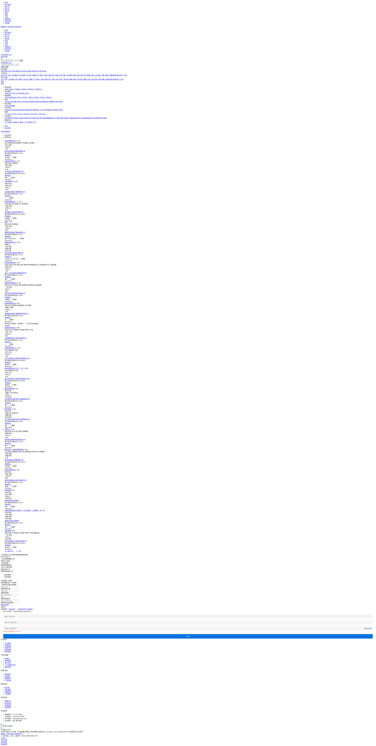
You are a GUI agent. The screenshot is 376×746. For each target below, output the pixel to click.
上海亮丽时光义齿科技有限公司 (16, 338)
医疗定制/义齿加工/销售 (19, 118)
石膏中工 (8, 429)
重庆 (16, 75)
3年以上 (31, 97)
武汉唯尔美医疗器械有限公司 (15, 192)
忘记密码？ (30, 609)
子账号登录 (21, 609)
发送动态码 (5, 605)
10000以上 (38, 89)
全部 (2, 71)
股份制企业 (29, 110)
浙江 (30, 75)
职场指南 (8, 707)
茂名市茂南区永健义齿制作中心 (16, 480)
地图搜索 (8, 692)
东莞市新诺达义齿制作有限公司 (16, 541)
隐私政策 (8, 651)
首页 (6, 2)
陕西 (88, 75)
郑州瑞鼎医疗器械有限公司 (14, 460)
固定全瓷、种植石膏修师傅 (14, 449)
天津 (9, 75)
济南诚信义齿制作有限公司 (14, 212)
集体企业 (36, 110)
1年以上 (19, 97)
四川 (85, 75)
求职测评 (8, 689)
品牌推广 (8, 676)
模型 (6, 222)
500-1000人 (34, 114)
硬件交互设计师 (9, 71)
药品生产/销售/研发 (70, 118)
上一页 (7, 551)
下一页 (18, 551)
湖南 (49, 75)
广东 (27, 75)
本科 (20, 93)
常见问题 (8, 703)
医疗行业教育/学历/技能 (98, 118)
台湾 (125, 75)
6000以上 (25, 89)
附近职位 (8, 21)
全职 (9, 106)
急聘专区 (8, 137)
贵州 (70, 75)
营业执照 (8, 667)
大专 (16, 93)
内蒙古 (107, 75)
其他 (61, 110)
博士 (27, 93)
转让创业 (8, 4)
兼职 (13, 106)
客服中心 (8, 701)
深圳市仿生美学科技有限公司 (15, 293)
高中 (9, 93)
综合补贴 (25, 101)
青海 (99, 75)
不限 (6, 93)
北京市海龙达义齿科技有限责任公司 (17, 358)
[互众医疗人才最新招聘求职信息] (6, 54)
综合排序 (8, 135)
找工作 (7, 6)
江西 (81, 75)
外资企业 (8, 110)
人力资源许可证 (10, 665)
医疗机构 (8, 118)
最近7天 (17, 122)
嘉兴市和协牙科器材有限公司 (15, 151)
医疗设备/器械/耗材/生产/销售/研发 (51, 118)
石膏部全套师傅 (10, 283)
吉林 (78, 75)
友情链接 (8, 705)
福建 (34, 75)
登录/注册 (17, 27)
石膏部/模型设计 (10, 141)
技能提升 (8, 19)
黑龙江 (42, 75)
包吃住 (19, 101)
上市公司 (43, 110)
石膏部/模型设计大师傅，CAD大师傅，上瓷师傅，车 (23, 510)
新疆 (114, 75)
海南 (74, 75)
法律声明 (8, 647)
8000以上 (31, 89)
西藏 (111, 75)
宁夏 (102, 75)
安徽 (23, 75)
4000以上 (18, 89)
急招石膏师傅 (9, 388)
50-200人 (20, 114)
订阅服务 (8, 694)
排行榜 (7, 687)
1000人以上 (42, 114)
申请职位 (8, 155)
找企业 (7, 11)
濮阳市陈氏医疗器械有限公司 (15, 232)
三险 (11, 101)
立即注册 (12, 609)
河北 (53, 75)
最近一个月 (24, 122)
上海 (12, 75)
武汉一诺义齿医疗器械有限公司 (16, 273)
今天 (6, 122)
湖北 (46, 75)
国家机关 (49, 110)
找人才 (7, 9)
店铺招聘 (8, 661)
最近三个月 (32, 122)
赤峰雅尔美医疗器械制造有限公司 (16, 313)
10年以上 (49, 97)
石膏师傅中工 (9, 181)
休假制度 (52, 101)
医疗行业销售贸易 (84, 118)
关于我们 (8, 643)
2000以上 (11, 89)
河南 (56, 75)
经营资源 (8, 649)
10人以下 (8, 114)
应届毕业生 (12, 97)
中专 (13, 93)
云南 (60, 75)
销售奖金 (45, 101)
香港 (118, 75)
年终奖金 (32, 101)
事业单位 (56, 110)
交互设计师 (42, 71)
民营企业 (21, 110)
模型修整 (8, 409)
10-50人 (14, 114)
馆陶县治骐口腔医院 (12, 500)
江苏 (20, 75)
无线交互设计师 (32, 71)
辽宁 (37, 75)
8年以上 (42, 97)
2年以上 (25, 97)
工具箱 (7, 23)
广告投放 (8, 680)
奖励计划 (38, 101)
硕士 (23, 93)
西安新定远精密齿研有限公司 (15, 439)
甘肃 (63, 75)
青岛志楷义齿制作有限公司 (14, 253)
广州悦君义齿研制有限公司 (14, 171)
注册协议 (8, 645)
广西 (67, 75)
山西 (92, 75)
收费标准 (8, 678)
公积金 (7, 101)
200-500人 (26, 114)
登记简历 (10, 27)
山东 (95, 75)
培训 (6, 15)
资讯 (6, 13)
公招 (6, 17)
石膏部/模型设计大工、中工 (14, 368)
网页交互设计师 (21, 71)
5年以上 (37, 97)
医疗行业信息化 (33, 118)
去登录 (7, 325)
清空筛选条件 (5, 131)
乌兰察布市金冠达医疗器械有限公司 (17, 399)
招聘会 (7, 658)
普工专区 (8, 663)
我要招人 (4, 27)
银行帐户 (8, 674)
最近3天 (11, 122)
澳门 (121, 75)
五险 (14, 101)
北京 (5, 75)
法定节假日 (59, 101)
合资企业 (14, 110)
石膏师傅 (8, 490)
